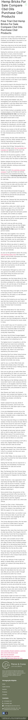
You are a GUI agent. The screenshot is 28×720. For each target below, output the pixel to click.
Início (3, 684)
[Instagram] (6, 713)
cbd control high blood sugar (9, 652)
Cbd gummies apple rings (8, 254)
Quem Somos (6, 686)
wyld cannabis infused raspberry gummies (13, 651)
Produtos (4, 692)
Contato (4, 694)
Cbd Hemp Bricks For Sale (14, 658)
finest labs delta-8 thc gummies (10, 656)
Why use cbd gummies (7, 654)
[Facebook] (3, 713)
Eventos (4, 689)
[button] (2, 4)
